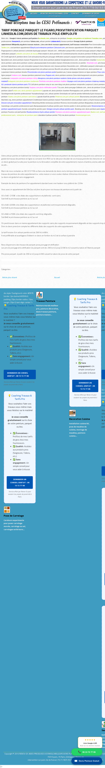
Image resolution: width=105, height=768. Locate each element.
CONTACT (75, 13)
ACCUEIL (34, 13)
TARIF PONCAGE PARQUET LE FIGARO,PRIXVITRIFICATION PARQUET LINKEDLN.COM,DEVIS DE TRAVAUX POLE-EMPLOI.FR (49, 32)
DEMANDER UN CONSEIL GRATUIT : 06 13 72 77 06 (18, 374)
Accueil (57, 277)
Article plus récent (9, 277)
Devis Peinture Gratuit (86, 760)
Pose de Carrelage (14, 515)
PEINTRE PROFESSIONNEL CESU (54, 14)
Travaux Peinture (45, 301)
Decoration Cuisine (79, 419)
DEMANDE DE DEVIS (90, 14)
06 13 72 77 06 (87, 752)
